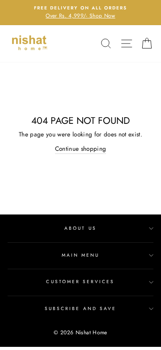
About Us (80, 228)
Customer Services (80, 281)
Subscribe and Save (80, 308)
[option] (80, 12)
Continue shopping (80, 148)
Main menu (81, 255)
